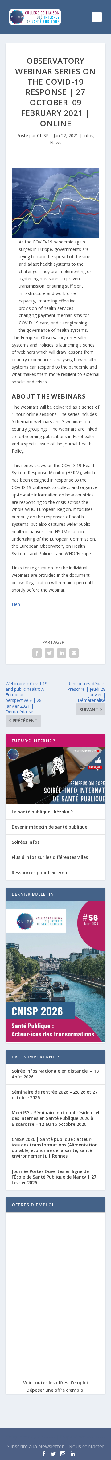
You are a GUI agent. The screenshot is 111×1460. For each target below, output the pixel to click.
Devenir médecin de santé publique (49, 827)
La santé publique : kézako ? (42, 812)
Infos (88, 135)
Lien (16, 604)
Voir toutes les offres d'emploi (55, 1383)
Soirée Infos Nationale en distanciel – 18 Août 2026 (55, 1073)
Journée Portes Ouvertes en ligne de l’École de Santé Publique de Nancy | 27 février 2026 (54, 1176)
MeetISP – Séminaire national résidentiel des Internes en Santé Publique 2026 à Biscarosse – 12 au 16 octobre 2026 (55, 1118)
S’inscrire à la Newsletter (35, 1446)
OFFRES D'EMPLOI (33, 1205)
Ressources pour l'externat (40, 873)
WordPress (96, 1437)
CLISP (43, 135)
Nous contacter (86, 1446)
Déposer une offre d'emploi (55, 1390)
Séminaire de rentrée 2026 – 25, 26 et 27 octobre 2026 (54, 1094)
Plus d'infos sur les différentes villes (50, 857)
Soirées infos (25, 842)
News (55, 143)
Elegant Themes (41, 1437)
